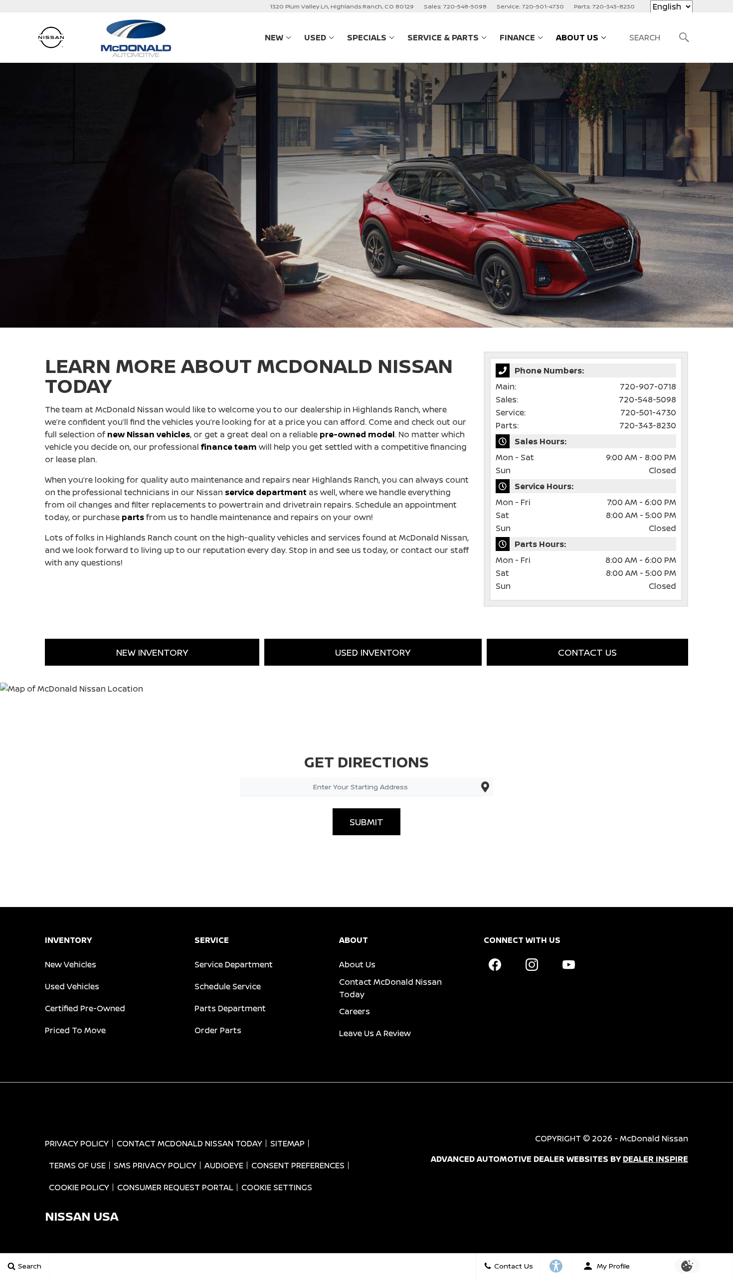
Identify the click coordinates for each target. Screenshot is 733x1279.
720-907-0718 (648, 386)
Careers (354, 1011)
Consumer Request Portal (175, 1187)
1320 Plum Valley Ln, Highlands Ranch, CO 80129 (342, 6)
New (274, 37)
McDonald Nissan (654, 1138)
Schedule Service (227, 986)
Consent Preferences (298, 1165)
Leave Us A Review (375, 1033)
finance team (229, 446)
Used (315, 37)
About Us (577, 37)
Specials (366, 37)
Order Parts (217, 1030)
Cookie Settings (276, 1187)
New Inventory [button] (152, 652)
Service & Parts (443, 37)
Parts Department (230, 1008)
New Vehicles (70, 964)
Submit (366, 822)
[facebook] (495, 965)
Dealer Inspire (655, 1158)
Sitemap (287, 1143)
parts (133, 517)
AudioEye (223, 1165)
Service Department (233, 964)
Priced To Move (75, 1030)
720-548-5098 (647, 399)
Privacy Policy (77, 1143)
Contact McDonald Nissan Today (390, 988)
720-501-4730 (648, 412)
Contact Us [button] (587, 652)
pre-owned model (357, 434)
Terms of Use (77, 1165)
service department (266, 492)
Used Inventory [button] (372, 652)
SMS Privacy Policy (155, 1165)
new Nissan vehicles (148, 434)
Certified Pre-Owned (85, 1008)
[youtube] (568, 965)
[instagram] (532, 965)
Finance (517, 37)
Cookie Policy (79, 1187)
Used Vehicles (72, 986)
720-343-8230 (647, 425)
